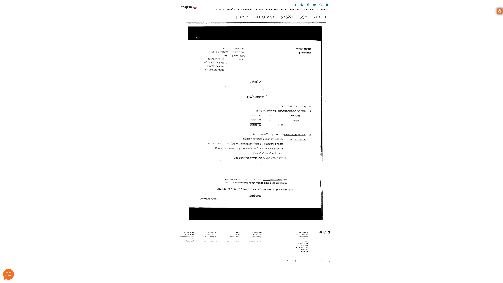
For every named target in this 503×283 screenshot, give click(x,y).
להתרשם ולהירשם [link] (233, 241)
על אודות (231, 9)
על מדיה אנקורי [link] (211, 234)
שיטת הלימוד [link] (235, 237)
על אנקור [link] (236, 234)
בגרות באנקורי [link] (257, 234)
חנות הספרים (246, 9)
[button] (499, 11)
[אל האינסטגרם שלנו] (321, 5)
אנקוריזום (259, 9)
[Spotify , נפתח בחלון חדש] (302, 5)
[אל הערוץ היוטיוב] (314, 5)
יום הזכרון (220, 9)
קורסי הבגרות (272, 9)
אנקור (283, 9)
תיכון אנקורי (325, 9)
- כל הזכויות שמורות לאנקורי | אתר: (315, 261)
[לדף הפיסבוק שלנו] (327, 5)
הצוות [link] (238, 239)
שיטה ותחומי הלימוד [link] (187, 237)
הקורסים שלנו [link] (257, 237)
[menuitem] (251, 234)
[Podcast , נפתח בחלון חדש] (308, 5)
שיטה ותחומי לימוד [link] (210, 237)
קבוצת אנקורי (303, 232)
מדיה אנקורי (294, 9)
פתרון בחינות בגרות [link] (255, 241)
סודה (298, 261)
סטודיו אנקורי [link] (189, 234)
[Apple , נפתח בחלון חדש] (295, 5)
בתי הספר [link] (259, 239)
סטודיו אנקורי (307, 9)
